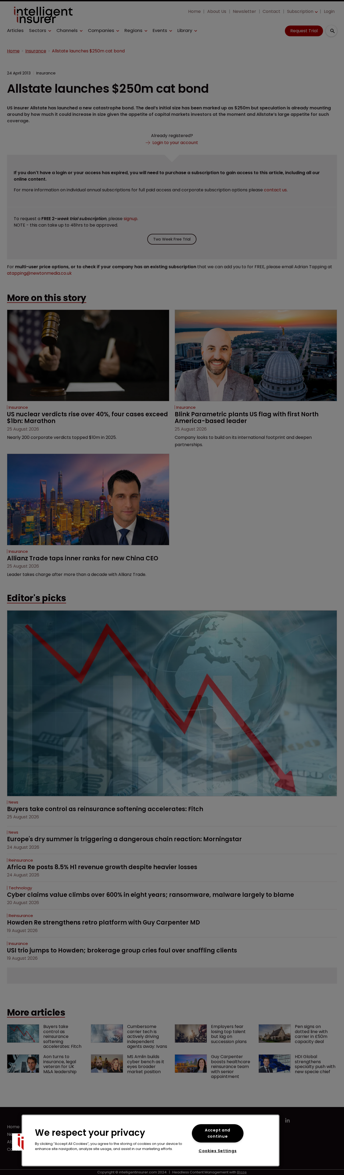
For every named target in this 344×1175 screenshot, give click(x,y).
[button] (20, 1142)
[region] (151, 1140)
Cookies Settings (218, 1150)
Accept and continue (217, 1133)
